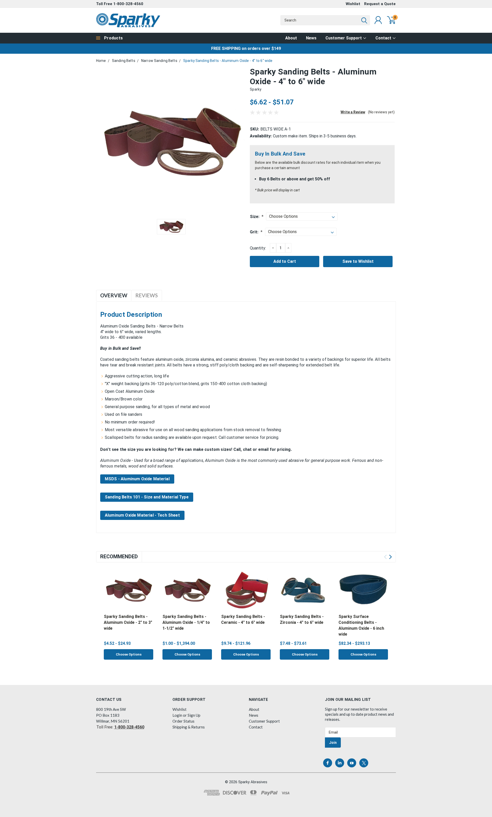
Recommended (119, 556)
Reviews (146, 295)
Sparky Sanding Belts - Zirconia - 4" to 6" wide (302, 619)
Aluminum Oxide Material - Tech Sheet (142, 515)
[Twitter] (278, 281)
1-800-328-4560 (128, 4)
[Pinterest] (287, 281)
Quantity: (258, 248)
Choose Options (128, 654)
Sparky (256, 89)
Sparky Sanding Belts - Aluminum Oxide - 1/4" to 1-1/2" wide (186, 622)
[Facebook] (253, 281)
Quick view (128, 590)
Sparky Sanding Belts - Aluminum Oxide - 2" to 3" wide (128, 622)
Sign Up (194, 715)
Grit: (256, 232)
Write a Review (353, 112)
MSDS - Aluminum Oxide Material (137, 478)
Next (390, 557)
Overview (113, 295)
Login (177, 715)
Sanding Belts (123, 61)
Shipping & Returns (188, 727)
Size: (256, 216)
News (311, 38)
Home (101, 61)
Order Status (183, 721)
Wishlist (353, 4)
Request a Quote (380, 4)
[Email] (261, 281)
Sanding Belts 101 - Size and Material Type (147, 497)
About (291, 38)
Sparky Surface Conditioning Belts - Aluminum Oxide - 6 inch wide (361, 625)
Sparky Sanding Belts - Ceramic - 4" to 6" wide (243, 619)
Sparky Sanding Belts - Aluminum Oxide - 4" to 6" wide (227, 61)
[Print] (270, 281)
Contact (383, 38)
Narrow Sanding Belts (159, 61)
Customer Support (344, 38)
